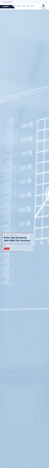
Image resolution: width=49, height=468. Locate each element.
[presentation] (4, 244)
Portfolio (23, 5)
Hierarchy (32, 5)
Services (18, 5)
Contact (27, 5)
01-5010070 (12, 1)
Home (11, 5)
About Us (14, 6)
